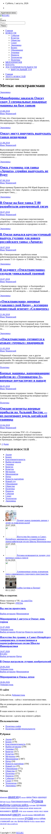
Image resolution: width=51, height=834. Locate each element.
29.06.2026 (5, 667)
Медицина (10, 471)
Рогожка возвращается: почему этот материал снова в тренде (27, 556)
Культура (15, 38)
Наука (8, 476)
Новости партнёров (14, 479)
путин (29, 818)
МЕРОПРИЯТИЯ (13, 62)
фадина (21, 821)
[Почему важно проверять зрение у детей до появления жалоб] (11, 520)
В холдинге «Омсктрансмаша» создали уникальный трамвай (22, 271)
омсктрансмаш (5, 818)
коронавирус (5, 811)
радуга (36, 818)
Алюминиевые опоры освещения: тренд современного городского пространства (26, 572)
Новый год (10, 481)
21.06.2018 (5, 314)
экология (3, 824)
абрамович (3, 797)
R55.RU (3, 654)
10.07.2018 (5, 279)
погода (14, 819)
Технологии (16, 57)
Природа (15, 55)
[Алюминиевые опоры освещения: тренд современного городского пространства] (11, 571)
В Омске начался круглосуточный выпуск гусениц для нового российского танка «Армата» (25, 238)
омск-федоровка (27, 815)
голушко (32, 805)
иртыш (31, 808)
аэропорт (42, 797)
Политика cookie (13, 726)
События (15, 35)
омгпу (16, 814)
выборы (5, 805)
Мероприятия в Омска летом (17, 676)
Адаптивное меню (8, 13)
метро (36, 811)
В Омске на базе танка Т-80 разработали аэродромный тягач (24, 204)
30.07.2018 (5, 212)
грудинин (41, 805)
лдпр (20, 811)
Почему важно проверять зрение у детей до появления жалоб (27, 521)
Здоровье (15, 52)
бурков (37, 801)
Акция (8, 454)
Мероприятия (11, 474)
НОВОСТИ (10, 33)
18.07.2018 (5, 247)
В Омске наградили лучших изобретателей (25, 661)
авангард (14, 797)
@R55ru (19, 603)
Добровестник (6, 629)
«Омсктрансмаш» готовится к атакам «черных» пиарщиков (22, 340)
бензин (8, 801)
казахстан (37, 808)
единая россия (23, 808)
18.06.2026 (5, 682)
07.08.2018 (5, 180)
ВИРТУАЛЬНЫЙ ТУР (21, 69)
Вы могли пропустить (13, 608)
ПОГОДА (10, 64)
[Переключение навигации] (1, 18)
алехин (23, 797)
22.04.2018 (5, 425)
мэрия (46, 811)
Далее (6, 444)
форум (27, 821)
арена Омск (31, 797)
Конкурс (9, 467)
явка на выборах (12, 824)
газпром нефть (20, 805)
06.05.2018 (5, 386)
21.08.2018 (5, 143)
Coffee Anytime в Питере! (28, 588)
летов (24, 811)
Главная (9, 30)
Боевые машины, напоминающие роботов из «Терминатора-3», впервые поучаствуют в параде (25, 376)
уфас (15, 821)
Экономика (16, 45)
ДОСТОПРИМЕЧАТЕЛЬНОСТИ (21, 67)
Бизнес (14, 47)
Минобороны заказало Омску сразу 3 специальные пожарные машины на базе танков (23, 101)
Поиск (3, 20)
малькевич (30, 811)
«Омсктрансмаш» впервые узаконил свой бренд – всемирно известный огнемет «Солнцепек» (24, 305)
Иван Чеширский (8, 113)
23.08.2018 (5, 111)
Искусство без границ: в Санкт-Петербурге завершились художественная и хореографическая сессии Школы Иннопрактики (28, 539)
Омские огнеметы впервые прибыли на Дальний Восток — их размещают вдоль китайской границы (23, 414)
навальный (6, 814)
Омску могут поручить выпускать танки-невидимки (25, 135)
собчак (42, 818)
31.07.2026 (5, 627)
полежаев (20, 818)
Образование (17, 50)
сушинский (5, 821)
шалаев (37, 821)
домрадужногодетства (9, 808)
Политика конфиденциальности (20, 729)
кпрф (15, 810)
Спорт (14, 43)
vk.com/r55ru (26, 601)
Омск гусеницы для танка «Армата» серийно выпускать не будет (24, 171)
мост (41, 811)
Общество (15, 40)
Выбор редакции (13, 462)
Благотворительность (15, 459)
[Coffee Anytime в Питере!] (11, 588)
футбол (32, 821)
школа (42, 821)
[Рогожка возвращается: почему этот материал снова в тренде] (11, 555)
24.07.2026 (5, 651)
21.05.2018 (5, 348)
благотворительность (21, 801)
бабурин (3, 802)
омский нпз (39, 814)
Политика (15, 60)
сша (11, 821)
